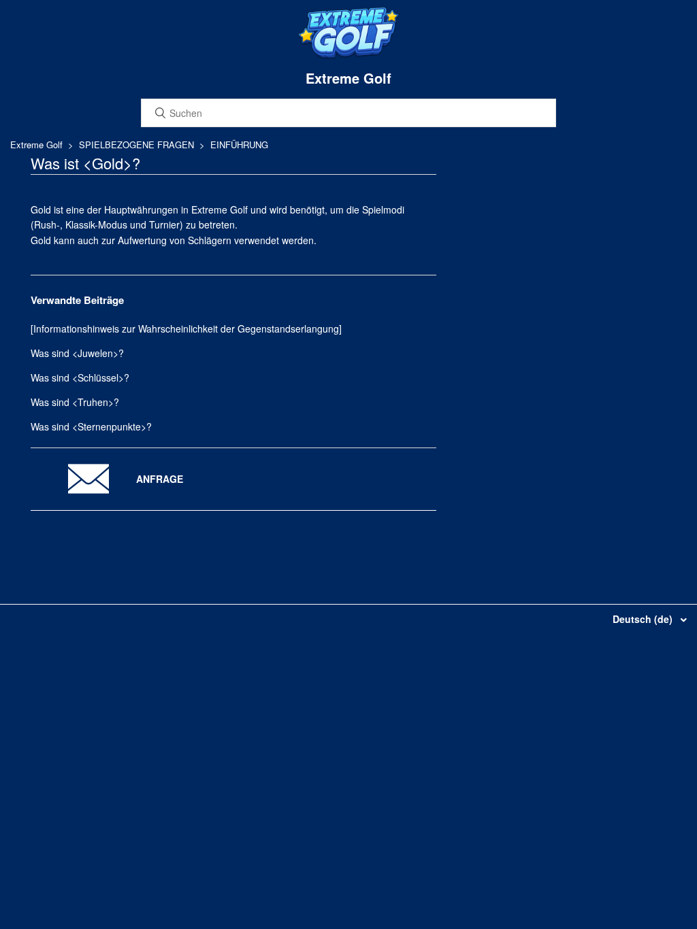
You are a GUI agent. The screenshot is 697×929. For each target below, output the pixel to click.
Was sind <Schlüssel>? (80, 377)
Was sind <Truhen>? (75, 402)
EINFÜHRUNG (239, 144)
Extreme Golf (36, 144)
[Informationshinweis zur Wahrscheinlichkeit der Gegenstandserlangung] (186, 328)
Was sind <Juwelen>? (77, 353)
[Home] (348, 56)
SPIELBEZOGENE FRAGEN (136, 144)
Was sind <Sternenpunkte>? (91, 426)
